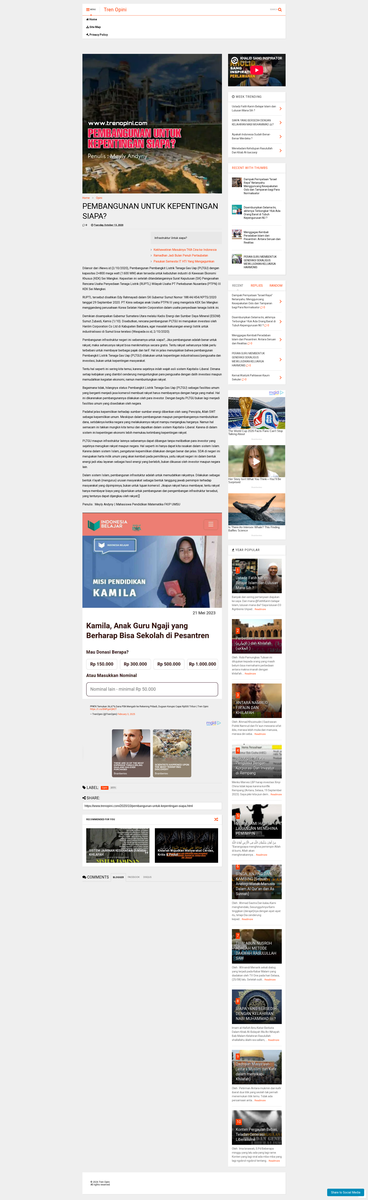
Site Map (95, 27)
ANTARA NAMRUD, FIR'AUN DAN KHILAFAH (252, 707)
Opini (99, 197)
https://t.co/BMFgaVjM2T (103, 709)
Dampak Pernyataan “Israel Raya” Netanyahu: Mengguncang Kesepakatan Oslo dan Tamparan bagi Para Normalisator (262, 186)
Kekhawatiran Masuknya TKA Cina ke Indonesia (185, 250)
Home (93, 19)
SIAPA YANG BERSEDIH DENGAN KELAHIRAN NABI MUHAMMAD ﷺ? (256, 1013)
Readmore (260, 609)
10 (239, 1121)
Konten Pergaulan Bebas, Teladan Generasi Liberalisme (257, 1134)
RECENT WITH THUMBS (250, 168)
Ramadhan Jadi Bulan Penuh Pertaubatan (181, 255)
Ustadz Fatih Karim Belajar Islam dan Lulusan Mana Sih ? (257, 583)
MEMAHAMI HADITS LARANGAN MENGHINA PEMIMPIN (257, 828)
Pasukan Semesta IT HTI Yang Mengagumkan (184, 261)
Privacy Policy (98, 34)
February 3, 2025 (126, 714)
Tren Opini (115, 9)
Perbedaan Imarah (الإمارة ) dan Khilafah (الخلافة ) (253, 643)
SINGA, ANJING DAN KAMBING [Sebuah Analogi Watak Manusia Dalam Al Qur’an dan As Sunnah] (255, 884)
